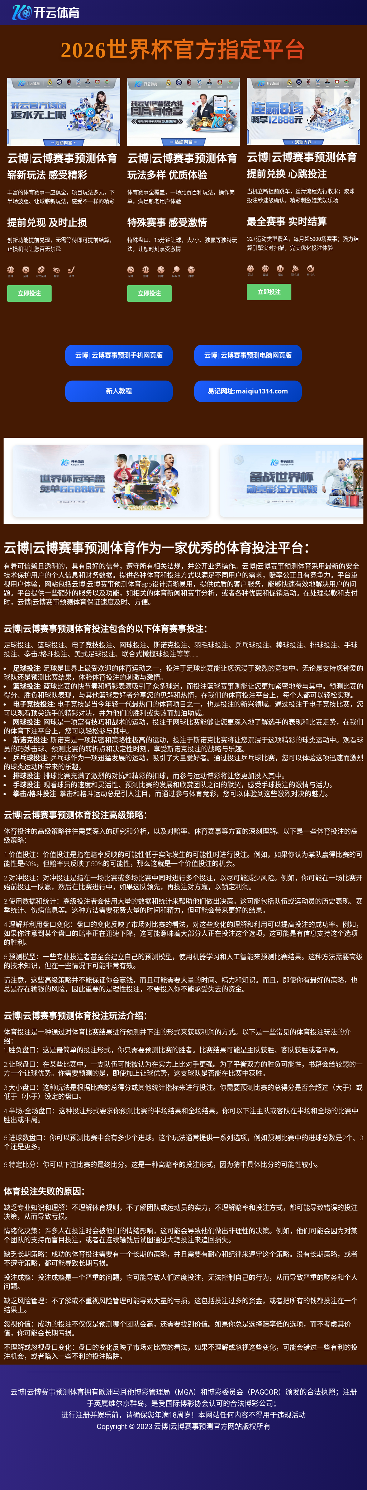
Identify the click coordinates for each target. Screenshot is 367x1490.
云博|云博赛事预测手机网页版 (119, 355)
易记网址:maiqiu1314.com (248, 391)
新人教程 (119, 391)
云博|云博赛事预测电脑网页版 (248, 355)
